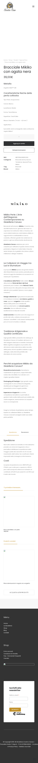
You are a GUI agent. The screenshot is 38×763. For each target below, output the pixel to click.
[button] (33, 6)
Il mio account (8, 651)
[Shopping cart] (27, 6)
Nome (11, 702)
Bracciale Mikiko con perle (12, 530)
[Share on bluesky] (20, 175)
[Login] (24, 6)
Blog (5, 630)
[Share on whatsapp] (17, 175)
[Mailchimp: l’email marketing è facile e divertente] (19, 715)
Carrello (6, 658)
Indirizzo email (14, 695)
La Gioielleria (8, 626)
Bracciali (18, 167)
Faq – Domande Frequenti (12, 656)
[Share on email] (25, 175)
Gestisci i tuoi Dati (25, 747)
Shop (10, 60)
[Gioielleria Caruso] (16, 6)
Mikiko (18, 164)
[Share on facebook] (4, 175)
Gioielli (16, 60)
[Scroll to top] (34, 759)
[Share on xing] (22, 175)
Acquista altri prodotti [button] (19, 592)
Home (5, 60)
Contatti (6, 633)
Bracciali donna (21, 160)
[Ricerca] (20, 6)
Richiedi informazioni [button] (19, 150)
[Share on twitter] (7, 175)
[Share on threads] (9, 175)
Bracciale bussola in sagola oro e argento (17, 583)
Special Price (23, 60)
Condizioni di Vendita (11, 654)
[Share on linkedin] (14, 175)
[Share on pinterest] (12, 175)
